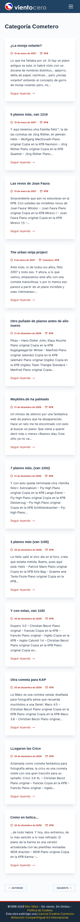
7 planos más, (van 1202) (30, 468)
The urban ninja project (28, 252)
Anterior (17, 888)
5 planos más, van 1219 (29, 114)
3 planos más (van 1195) (29, 542)
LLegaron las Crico (25, 748)
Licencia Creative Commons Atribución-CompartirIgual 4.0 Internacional (42, 915)
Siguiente (62, 888)
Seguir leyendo (20, 94)
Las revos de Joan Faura (30, 183)
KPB (46, 53)
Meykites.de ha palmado (29, 399)
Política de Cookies (40, 910)
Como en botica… (24, 817)
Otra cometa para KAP (28, 680)
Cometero (48, 260)
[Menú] (71, 6)
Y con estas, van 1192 (27, 611)
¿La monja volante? (26, 45)
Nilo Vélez (31, 906)
